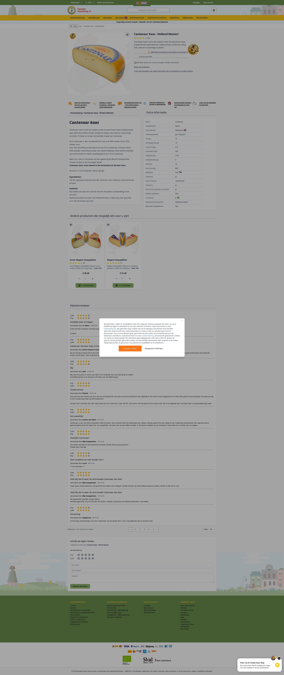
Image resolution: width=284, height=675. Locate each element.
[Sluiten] (182, 320)
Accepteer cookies (130, 348)
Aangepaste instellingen (154, 348)
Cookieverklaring (110, 329)
